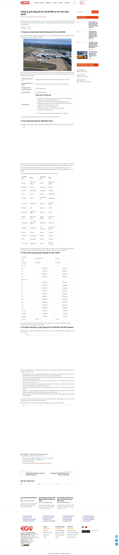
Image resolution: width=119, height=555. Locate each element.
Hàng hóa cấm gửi (71, 537)
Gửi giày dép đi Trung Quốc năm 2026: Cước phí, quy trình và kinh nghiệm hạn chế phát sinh (93, 35)
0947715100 (28, 543)
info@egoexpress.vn (28, 541)
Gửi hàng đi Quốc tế (41, 16)
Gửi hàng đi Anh (67, 521)
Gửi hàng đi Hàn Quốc (49, 516)
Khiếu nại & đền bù (71, 530)
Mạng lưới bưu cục (47, 532)
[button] (74, 2)
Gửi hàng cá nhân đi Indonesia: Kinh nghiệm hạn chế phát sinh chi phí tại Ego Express (93, 45)
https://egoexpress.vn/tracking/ (43, 463)
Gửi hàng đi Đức (67, 519)
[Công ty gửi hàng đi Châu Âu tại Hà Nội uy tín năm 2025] (72, 473)
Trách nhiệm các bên (72, 534)
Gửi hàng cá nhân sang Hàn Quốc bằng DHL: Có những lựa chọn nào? (93, 54)
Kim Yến (22, 16)
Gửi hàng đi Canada (88, 516)
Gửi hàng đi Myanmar (88, 519)
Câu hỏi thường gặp (59, 530)
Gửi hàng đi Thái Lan (48, 517)
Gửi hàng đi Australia (68, 516)
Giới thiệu (45, 530)
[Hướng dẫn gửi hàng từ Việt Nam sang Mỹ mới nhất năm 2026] (47, 484)
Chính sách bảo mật (59, 534)
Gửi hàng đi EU (87, 521)
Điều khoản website (59, 532)
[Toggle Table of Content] (28, 28)
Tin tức (44, 537)
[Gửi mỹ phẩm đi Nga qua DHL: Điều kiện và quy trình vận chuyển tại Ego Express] (82, 22)
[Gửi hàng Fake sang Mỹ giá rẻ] (29, 484)
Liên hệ (56, 537)
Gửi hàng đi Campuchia (49, 521)
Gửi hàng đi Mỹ (27, 517)
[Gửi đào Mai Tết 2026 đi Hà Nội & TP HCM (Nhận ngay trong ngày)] (65, 484)
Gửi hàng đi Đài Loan (28, 521)
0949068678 (82, 4)
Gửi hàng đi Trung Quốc (29, 519)
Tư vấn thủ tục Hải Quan (84, 81)
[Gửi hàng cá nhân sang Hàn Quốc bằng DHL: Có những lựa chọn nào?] (82, 58)
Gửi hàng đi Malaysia (88, 517)
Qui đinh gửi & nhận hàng (73, 532)
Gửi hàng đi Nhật (27, 516)
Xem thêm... (91, 29)
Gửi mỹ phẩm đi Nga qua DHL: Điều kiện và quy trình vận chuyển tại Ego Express (93, 24)
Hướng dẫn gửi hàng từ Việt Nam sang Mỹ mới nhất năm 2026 (47, 499)
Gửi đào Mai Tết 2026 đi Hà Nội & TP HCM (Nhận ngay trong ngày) (65, 499)
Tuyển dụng (46, 534)
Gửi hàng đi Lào (47, 519)
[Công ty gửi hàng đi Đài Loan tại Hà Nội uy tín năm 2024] (23, 473)
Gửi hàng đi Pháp (67, 517)
